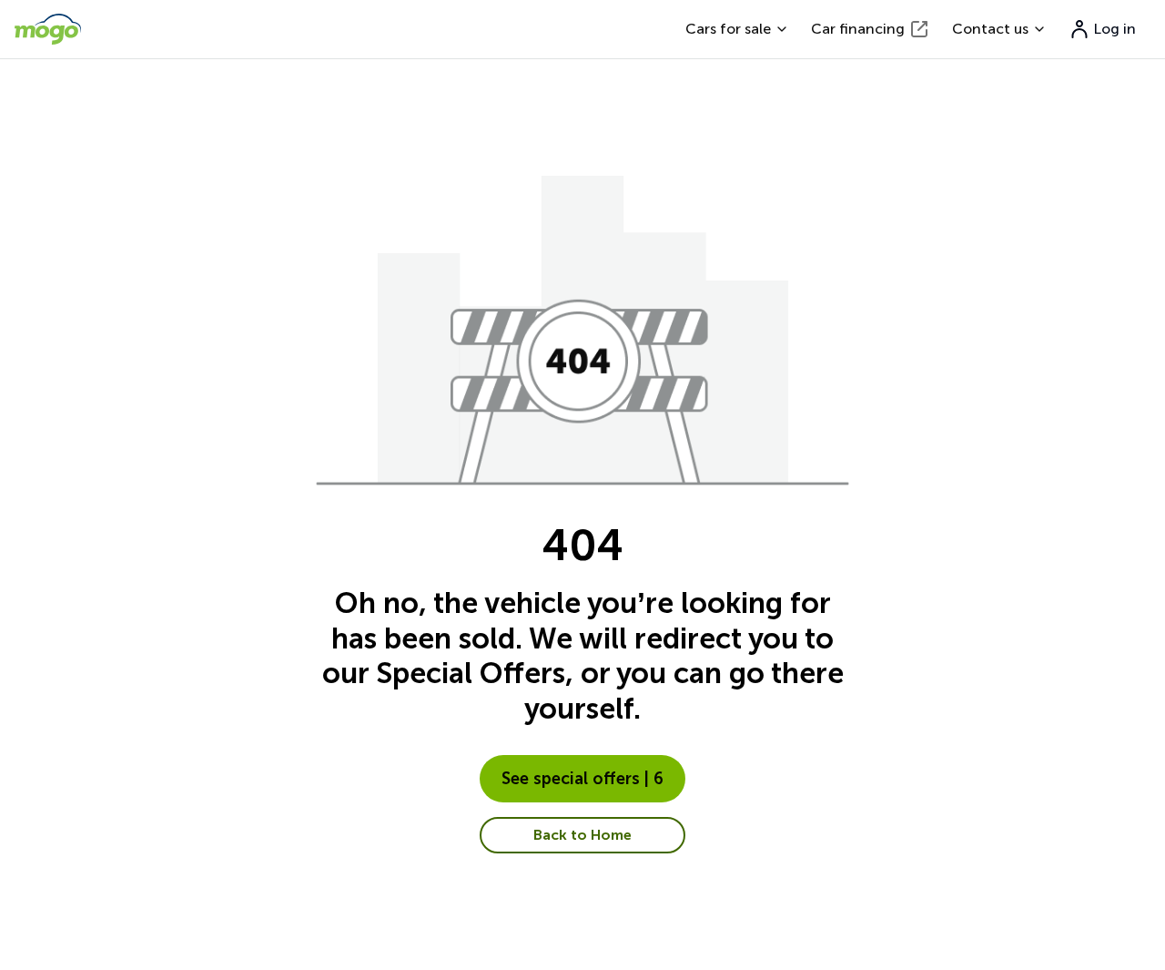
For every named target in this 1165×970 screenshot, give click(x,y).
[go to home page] (48, 29)
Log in (1115, 28)
